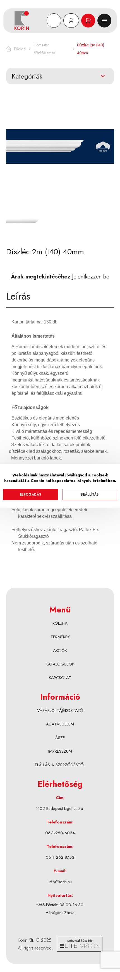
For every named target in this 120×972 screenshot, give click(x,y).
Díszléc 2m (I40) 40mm (90, 49)
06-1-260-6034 (60, 833)
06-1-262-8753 (60, 857)
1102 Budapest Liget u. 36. (60, 808)
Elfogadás (30, 494)
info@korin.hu (60, 882)
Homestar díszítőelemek (44, 49)
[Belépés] (71, 20)
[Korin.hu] (29, 20)
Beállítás (90, 494)
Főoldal (20, 49)
